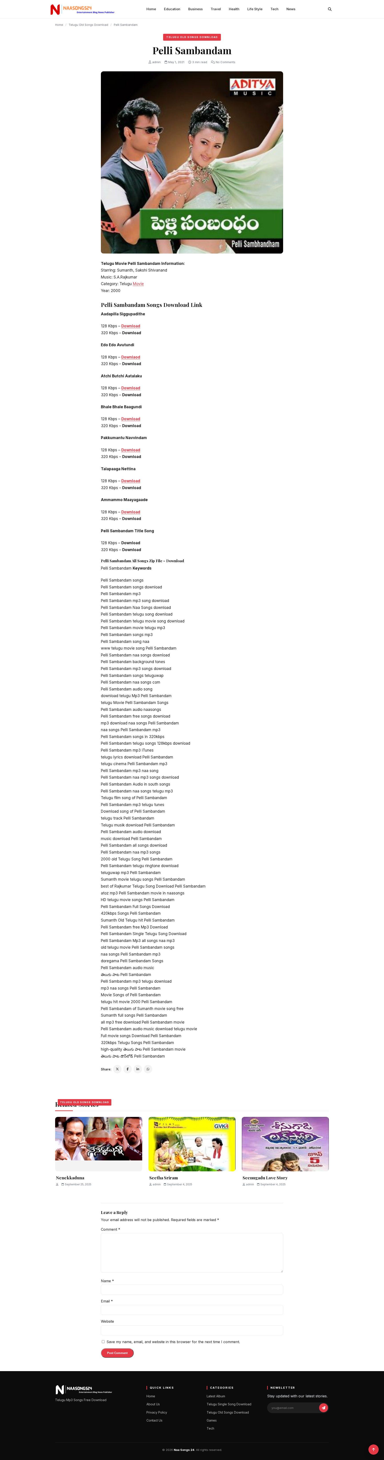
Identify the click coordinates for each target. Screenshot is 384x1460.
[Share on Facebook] (127, 1069)
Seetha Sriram (163, 1177)
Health (234, 9)
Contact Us (154, 1420)
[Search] (329, 9)
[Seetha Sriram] (192, 1144)
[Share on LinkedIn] (138, 1069)
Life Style (254, 9)
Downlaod (130, 357)
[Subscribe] (323, 1407)
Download (130, 326)
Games (212, 1420)
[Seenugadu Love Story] (285, 1144)
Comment (110, 1229)
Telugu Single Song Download (229, 1404)
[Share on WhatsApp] (148, 1069)
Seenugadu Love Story (265, 1177)
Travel (216, 9)
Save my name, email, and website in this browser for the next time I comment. (173, 1342)
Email (107, 1301)
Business (195, 9)
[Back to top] (373, 1449)
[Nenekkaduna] (98, 1144)
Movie (138, 284)
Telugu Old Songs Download (88, 24)
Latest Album (216, 1396)
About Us (153, 1404)
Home (151, 9)
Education (172, 9)
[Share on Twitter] (117, 1069)
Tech (274, 9)
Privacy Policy (156, 1412)
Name (107, 1281)
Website (107, 1321)
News (290, 9)
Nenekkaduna (70, 1177)
